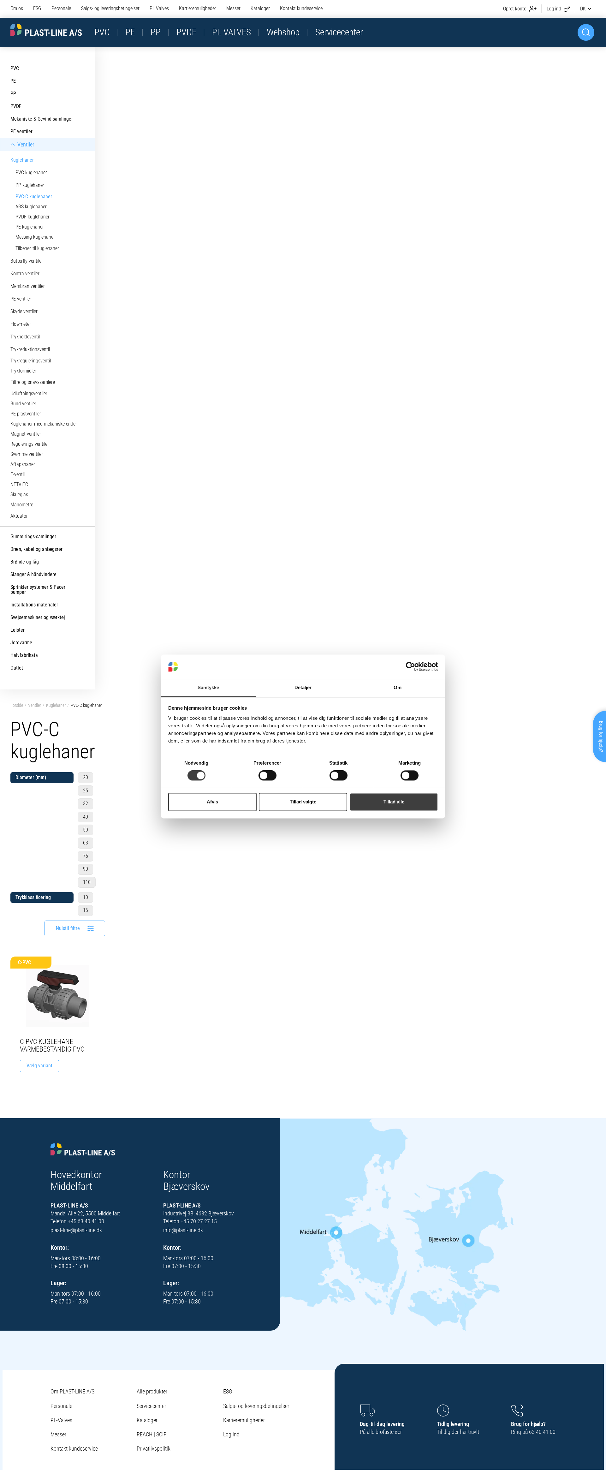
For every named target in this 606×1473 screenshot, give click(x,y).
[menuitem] (19, 9)
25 (85, 791)
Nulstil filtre (68, 928)
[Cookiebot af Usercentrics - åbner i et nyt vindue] (410, 666)
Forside (16, 705)
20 (85, 777)
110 (87, 882)
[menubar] (166, 9)
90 (85, 869)
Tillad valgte (303, 801)
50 (85, 830)
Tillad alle (393, 801)
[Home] (82, 1150)
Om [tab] (397, 687)
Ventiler (34, 705)
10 (85, 897)
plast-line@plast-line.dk (76, 1230)
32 (85, 804)
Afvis (212, 801)
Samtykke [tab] (208, 687)
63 (85, 843)
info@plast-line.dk (183, 1230)
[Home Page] (46, 30)
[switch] (267, 776)
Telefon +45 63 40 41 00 (77, 1221)
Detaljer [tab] (303, 687)
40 (85, 817)
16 (85, 910)
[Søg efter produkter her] (586, 32)
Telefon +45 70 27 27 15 (190, 1221)
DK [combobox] (583, 9)
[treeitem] (47, 68)
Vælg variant (39, 1066)
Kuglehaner (56, 705)
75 (85, 856)
